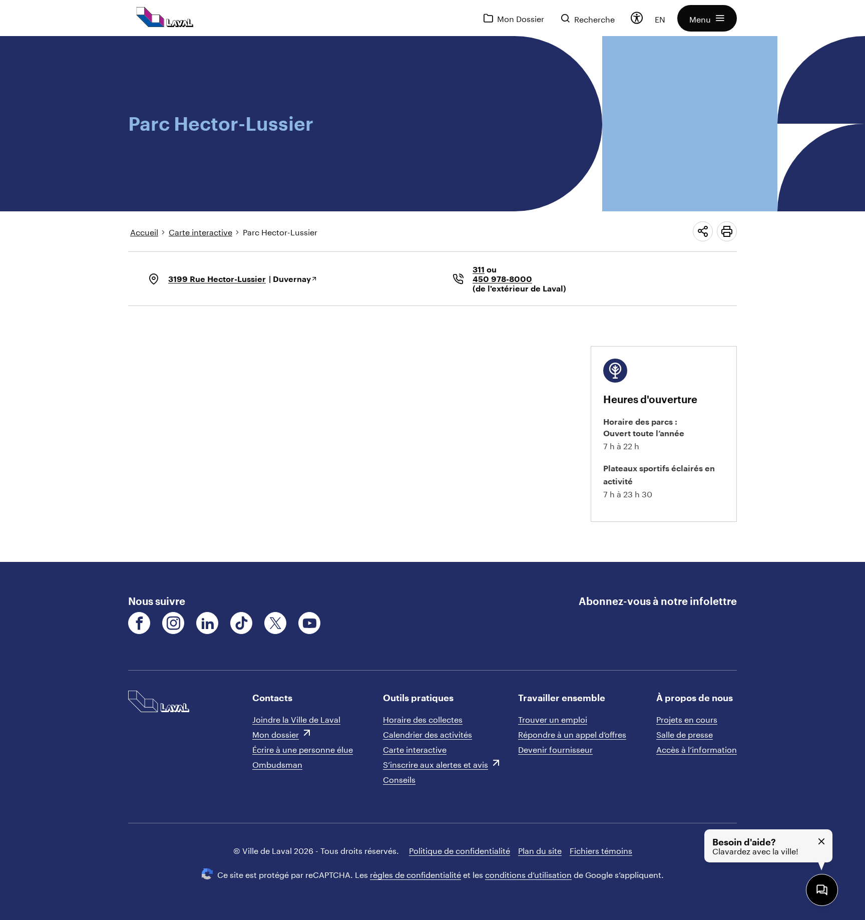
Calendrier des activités (427, 733)
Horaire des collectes (423, 718)
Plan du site (540, 849)
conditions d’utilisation (528, 873)
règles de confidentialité (415, 873)
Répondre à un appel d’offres (572, 733)
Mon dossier (275, 733)
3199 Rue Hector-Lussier (217, 278)
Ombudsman (277, 763)
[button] (707, 18)
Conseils (399, 778)
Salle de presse (684, 733)
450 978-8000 (502, 278)
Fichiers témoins (601, 849)
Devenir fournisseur (555, 748)
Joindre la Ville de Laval (296, 718)
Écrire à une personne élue (302, 748)
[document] (432, 299)
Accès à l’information (696, 748)
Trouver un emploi (552, 718)
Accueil (144, 231)
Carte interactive (200, 231)
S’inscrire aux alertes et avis (435, 763)
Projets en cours (686, 718)
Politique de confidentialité (459, 849)
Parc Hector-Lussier (280, 231)
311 (479, 269)
